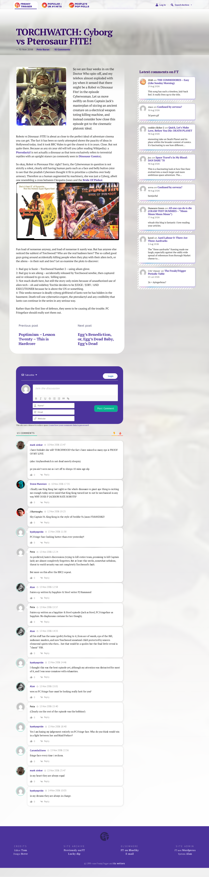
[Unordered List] (59, 398)
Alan (32, 587)
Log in (163, 4)
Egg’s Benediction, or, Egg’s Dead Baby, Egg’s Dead (96, 339)
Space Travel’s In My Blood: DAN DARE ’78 (167, 159)
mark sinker (36, 444)
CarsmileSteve (38, 750)
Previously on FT (74, 850)
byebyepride (36, 531)
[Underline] (45, 398)
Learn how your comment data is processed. (69, 425)
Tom (24, 850)
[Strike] (50, 398)
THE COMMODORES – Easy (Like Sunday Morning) (168, 81)
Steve (24, 853)
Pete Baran (43, 49)
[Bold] (36, 398)
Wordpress (189, 850)
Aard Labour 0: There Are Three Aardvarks (167, 239)
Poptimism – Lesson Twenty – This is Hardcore (37, 339)
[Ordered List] (54, 398)
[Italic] (40, 398)
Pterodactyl (23, 152)
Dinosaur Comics (89, 156)
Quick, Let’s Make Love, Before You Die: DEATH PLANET (170, 129)
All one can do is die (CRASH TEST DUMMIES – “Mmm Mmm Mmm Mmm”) (170, 211)
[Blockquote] (63, 398)
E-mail (130, 853)
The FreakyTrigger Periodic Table (167, 272)
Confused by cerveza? (169, 107)
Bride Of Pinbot (93, 180)
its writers (119, 863)
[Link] (68, 398)
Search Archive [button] (182, 4)
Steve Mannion (38, 483)
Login (110, 376)
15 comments (62, 49)
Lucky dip (74, 853)
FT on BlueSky (130, 850)
